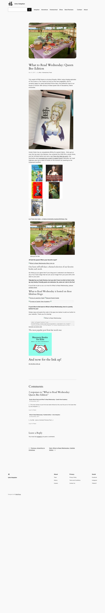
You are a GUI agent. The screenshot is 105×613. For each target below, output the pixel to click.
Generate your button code (35, 326)
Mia (40, 72)
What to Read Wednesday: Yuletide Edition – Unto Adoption (44, 414)
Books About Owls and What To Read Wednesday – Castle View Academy (48, 399)
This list (31, 280)
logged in (40, 436)
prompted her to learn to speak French (50, 158)
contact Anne (33, 287)
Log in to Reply (32, 410)
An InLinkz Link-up (34, 364)
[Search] (29, 9)
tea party (59, 156)
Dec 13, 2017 (32, 72)
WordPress (18, 494)
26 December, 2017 (34, 401)
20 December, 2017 (34, 416)
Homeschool (45, 72)
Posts (50, 72)
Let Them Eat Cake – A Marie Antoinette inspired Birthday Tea (48, 219)
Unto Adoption (19, 4)
